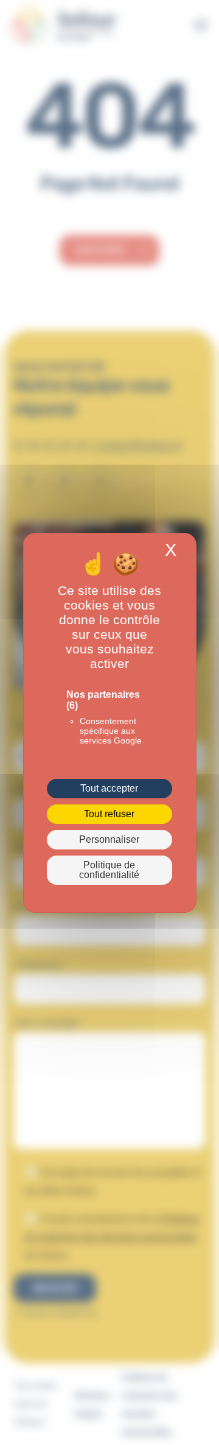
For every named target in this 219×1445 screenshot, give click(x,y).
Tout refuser (109, 814)
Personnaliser (109, 839)
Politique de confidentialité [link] (109, 870)
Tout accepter (109, 788)
